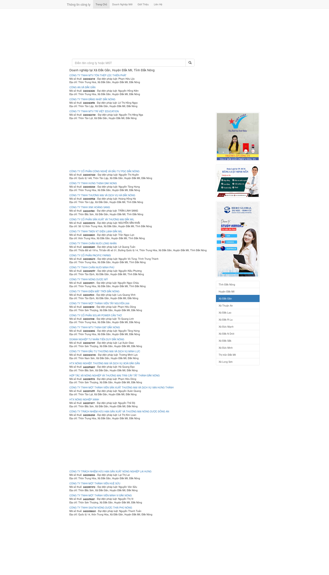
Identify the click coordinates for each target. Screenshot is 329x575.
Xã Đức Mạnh (226, 326)
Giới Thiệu (143, 4)
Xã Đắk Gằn (225, 298)
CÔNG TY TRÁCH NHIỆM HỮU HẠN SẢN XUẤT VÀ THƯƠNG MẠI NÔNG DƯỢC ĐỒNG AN (119, 411)
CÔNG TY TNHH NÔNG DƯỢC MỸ (88, 279)
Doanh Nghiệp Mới (122, 4)
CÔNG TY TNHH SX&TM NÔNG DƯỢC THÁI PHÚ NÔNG (100, 507)
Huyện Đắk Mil (226, 291)
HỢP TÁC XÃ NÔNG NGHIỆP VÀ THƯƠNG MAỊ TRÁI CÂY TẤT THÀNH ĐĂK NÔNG (114, 375)
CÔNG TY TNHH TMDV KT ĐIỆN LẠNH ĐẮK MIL (95, 231)
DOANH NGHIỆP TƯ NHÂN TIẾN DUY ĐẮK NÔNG (96, 339)
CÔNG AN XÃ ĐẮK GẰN (82, 87)
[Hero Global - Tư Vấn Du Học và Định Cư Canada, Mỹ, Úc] (238, 239)
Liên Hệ (158, 4)
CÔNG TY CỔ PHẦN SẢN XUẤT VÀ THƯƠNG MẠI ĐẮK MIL (101, 219)
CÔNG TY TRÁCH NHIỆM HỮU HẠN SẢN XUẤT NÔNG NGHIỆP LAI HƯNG (110, 471)
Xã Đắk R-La (226, 319)
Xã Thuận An (226, 305)
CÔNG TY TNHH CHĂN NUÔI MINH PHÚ (91, 267)
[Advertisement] (140, 33)
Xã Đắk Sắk (225, 340)
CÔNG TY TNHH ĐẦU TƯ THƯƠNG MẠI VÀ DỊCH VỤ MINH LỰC (104, 351)
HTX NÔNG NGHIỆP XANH (84, 399)
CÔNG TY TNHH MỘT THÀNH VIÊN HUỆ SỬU (94, 483)
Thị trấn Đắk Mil (227, 354)
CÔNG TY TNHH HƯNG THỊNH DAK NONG (93, 183)
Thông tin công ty (78, 4)
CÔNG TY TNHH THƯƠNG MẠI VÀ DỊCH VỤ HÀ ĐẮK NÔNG (102, 195)
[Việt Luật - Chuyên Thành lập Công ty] (238, 136)
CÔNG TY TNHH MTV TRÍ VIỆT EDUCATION (94, 111)
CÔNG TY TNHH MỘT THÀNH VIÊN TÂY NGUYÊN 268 (99, 303)
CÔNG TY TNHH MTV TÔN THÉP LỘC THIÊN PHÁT (97, 75)
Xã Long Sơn (226, 361)
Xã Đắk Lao (225, 312)
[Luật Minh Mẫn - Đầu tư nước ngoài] (238, 181)
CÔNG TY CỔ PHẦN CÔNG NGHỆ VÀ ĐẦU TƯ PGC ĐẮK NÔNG (104, 171)
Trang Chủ (101, 4)
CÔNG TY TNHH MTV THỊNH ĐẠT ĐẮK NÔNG (94, 327)
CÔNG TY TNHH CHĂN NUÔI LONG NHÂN (93, 243)
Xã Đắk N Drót (226, 333)
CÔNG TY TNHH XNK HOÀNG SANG (89, 207)
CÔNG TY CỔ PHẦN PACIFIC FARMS (90, 255)
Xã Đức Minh (226, 347)
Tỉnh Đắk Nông (227, 284)
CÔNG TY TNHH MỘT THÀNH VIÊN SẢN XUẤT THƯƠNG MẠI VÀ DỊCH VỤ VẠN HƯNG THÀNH (121, 387)
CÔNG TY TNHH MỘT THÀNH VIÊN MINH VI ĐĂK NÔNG (100, 495)
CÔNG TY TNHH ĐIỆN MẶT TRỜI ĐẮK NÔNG (94, 291)
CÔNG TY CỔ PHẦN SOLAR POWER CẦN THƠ (95, 315)
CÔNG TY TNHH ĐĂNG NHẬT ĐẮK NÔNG (92, 99)
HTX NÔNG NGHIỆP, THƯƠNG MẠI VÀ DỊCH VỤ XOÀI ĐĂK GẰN (104, 363)
